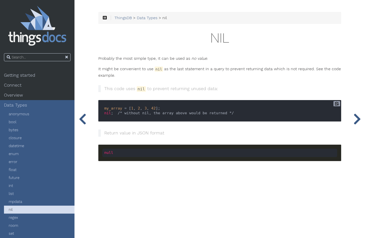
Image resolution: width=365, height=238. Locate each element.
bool (12, 122)
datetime (16, 146)
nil (11, 209)
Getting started (19, 75)
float (13, 170)
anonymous (19, 114)
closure (15, 138)
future (14, 178)
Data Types (15, 105)
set (11, 233)
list (11, 193)
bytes (13, 130)
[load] (82, 119)
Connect (13, 85)
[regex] (357, 119)
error (13, 162)
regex (13, 217)
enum (14, 154)
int (11, 185)
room (13, 225)
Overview (13, 95)
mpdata (15, 201)
